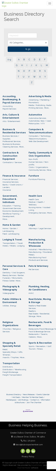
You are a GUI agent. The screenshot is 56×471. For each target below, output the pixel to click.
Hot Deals (16, 397)
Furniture (34, 176)
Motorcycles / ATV (37, 123)
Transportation (11, 363)
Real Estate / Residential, (39, 314)
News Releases (29, 394)
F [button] (44, 59)
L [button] (41, 65)
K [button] (36, 65)
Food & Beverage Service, (40, 331)
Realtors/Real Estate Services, (37, 307)
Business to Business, (12, 144)
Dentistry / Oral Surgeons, (14, 272)
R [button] (40, 71)
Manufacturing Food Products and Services (38, 258)
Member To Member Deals (32, 397)
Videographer (9, 293)
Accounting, (8, 106)
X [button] (40, 77)
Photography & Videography (11, 288)
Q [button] (34, 71)
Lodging (21, 246)
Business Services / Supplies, (11, 137)
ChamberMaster (24, 468)
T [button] (18, 77)
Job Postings (23, 400)
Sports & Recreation (40, 343)
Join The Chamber (34, 402)
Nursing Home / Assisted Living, (39, 208)
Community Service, (37, 170)
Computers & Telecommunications (40, 131)
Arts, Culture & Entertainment (11, 116)
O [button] (24, 71)
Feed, (5, 234)
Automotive (35, 114)
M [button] (47, 65)
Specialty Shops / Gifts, (13, 352)
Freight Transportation (12, 375)
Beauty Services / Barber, (13, 275)
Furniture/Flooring (37, 179)
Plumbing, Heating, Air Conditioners (39, 288)
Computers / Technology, (40, 136)
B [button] (24, 59)
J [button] (31, 65)
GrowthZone (36, 465)
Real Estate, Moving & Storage (40, 301)
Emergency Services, (37, 213)
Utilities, (6, 306)
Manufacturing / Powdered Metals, (40, 253)
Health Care (35, 196)
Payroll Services (9, 109)
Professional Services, (12, 141)
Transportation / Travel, (13, 243)
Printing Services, (36, 108)
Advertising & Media (40, 96)
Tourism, (32, 349)
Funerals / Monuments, (13, 278)
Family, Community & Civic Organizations (40, 154)
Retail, (5, 349)
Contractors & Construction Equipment (11, 155)
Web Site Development (38, 141)
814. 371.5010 (29, 441)
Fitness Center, (9, 281)
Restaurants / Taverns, (38, 334)
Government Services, (12, 208)
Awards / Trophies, (11, 357)
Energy (13, 306)
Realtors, (32, 311)
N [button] (18, 71)
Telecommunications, (38, 139)
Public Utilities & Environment (12, 301)
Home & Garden (12, 225)
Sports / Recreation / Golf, (40, 346)
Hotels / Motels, (9, 246)
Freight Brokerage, (10, 372)
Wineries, (7, 355)
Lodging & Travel (12, 239)
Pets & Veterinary (38, 266)
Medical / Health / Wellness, (37, 203)
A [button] (19, 59)
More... (47, 108)
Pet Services (34, 269)
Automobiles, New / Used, (40, 121)
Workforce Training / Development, (12, 215)
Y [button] (45, 77)
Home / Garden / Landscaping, (10, 229)
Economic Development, (13, 211)
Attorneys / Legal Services (40, 228)
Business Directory (13, 394)
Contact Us (34, 400)
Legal (32, 225)
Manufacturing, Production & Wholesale (37, 242)
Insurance (7, 190)
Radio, (49, 105)
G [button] (16, 65)
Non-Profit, (33, 159)
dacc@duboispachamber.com (29, 445)
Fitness (40, 349)
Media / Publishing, (37, 105)
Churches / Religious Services (12, 330)
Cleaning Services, (10, 147)
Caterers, (32, 337)
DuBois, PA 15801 (29, 437)
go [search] (29, 49)
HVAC (31, 293)
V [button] (29, 77)
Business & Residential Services (14, 131)
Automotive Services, (37, 118)
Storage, (32, 316)
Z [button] (31, 82)
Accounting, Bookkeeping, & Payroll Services (12, 99)
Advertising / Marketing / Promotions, (40, 101)
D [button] (34, 59)
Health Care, (34, 199)
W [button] (34, 77)
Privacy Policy (28, 457)
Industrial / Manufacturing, (40, 249)
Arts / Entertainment (11, 121)
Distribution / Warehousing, (15, 369)
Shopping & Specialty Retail (11, 344)
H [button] (22, 65)
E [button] (39, 59)
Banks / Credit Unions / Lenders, (13, 186)
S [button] (45, 71)
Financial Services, (10, 179)
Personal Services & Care (14, 267)
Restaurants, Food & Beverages (40, 324)
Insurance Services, (11, 182)
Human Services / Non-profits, (39, 163)
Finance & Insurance (14, 176)
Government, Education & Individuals (10, 199)
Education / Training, (12, 206)
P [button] (29, 71)
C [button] (29, 59)
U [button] (23, 77)
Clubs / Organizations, (38, 167)
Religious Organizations (10, 324)
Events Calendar (43, 394)
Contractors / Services (12, 162)
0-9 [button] (9, 59)
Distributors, (8, 367)
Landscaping (13, 234)
